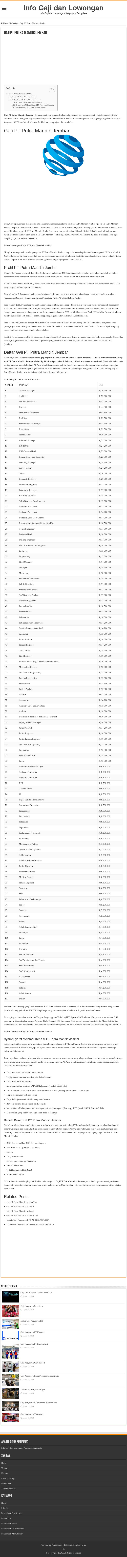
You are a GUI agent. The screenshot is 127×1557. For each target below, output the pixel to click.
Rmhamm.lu (57, 1545)
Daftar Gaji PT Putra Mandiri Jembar (26, 100)
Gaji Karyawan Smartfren (32, 1306)
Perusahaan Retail (9, 1523)
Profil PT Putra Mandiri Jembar (24, 97)
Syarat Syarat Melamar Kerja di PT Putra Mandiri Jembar (35, 105)
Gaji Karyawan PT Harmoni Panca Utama (39, 1402)
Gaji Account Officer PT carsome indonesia (40, 1376)
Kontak (4, 1473)
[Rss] (63, 1549)
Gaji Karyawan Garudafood (33, 1362)
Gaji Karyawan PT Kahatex (33, 1332)
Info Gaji (14, 23)
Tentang (5, 1468)
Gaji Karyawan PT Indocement (34, 1344)
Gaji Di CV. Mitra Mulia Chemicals (36, 1292)
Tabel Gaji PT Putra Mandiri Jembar (30, 102)
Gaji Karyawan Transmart (32, 1414)
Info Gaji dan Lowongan (63, 8)
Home (5, 23)
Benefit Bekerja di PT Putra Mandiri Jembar (30, 108)
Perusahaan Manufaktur (11, 1533)
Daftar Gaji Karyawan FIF (32, 1321)
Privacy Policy (7, 1478)
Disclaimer (6, 1483)
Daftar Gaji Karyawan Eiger (33, 1389)
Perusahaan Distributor (11, 1513)
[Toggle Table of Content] (50, 89)
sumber (8, 344)
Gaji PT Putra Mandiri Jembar (19, 94)
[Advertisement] (63, 60)
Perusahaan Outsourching (12, 1528)
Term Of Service (8, 1488)
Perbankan (6, 1518)
